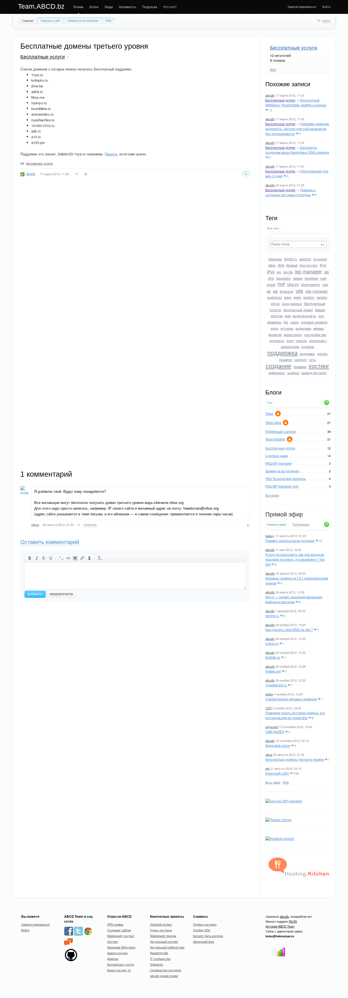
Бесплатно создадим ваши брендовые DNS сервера (297, 150)
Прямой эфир (284, 514)
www (297, 297)
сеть (312, 359)
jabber (298, 278)
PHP (281, 284)
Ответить (90, 524)
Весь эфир (272, 782)
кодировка (303, 328)
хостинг (319, 365)
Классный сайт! (277, 773)
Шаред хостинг (117, 953)
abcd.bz (305, 259)
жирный (29, 558)
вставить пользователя (89, 558)
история (287, 328)
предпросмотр (61, 594)
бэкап (320, 309)
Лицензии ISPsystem (121, 947)
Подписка (149, 6)
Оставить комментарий (49, 542)
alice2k (270, 95)
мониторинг (293, 334)
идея (274, 328)
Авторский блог (203, 941)
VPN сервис (115, 924)
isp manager (308, 271)
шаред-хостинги (314, 372)
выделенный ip (304, 315)
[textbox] (298, 244)
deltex (269, 694)
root (325, 284)
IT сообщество (160, 958)
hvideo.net (273, 671)
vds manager (316, 291)
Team (269, 413)
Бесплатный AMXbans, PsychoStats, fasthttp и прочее (296, 102)
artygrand (271, 727)
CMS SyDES (274, 731)
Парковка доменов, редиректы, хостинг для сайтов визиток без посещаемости (297, 128)
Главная (27, 20)
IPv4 (323, 265)
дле (321, 315)
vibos (268, 754)
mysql (271, 284)
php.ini (293, 284)
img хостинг (309, 265)
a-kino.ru (271, 643)
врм (288, 315)
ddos (272, 265)
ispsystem (283, 278)
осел (290, 340)
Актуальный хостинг (164, 941)
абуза (275, 303)
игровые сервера (314, 322)
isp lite (288, 272)
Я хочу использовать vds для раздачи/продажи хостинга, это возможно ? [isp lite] (295, 559)
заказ (294, 322)
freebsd (291, 265)
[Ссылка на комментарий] (78, 525)
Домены (112, 958)
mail (323, 278)
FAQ (108, 20)
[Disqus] (135, 259)
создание (278, 365)
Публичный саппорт (280, 431)
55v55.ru (290, 259)
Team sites (273, 422)
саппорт (300, 359)
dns (281, 265)
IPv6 (271, 272)
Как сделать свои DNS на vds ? (289, 629)
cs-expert (320, 259)
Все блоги (272, 495)
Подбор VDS (201, 930)
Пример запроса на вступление (290, 540)
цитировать (61, 558)
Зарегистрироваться (301, 6)
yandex (321, 297)
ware (287, 297)
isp (279, 272)
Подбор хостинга (204, 924)
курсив (37, 558)
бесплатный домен (298, 309)
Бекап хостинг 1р (119, 970)
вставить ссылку (82, 558)
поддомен (307, 353)
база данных (292, 303)
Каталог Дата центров (208, 936)
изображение (75, 558)
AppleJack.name (277, 745)
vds (299, 290)
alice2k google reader (164, 976)
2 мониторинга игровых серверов (291, 699)
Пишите (111, 153)
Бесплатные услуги (293, 48)
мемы (318, 328)
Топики (78, 6)
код (68, 558)
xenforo (308, 297)
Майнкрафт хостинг (120, 936)
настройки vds (315, 334)
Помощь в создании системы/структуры (290, 192)
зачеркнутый (44, 558)
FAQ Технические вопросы (285, 478)
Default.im (156, 964)
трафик (299, 366)
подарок (307, 346)
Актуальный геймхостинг (167, 947)
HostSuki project (161, 924)
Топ (269, 402)
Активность (127, 6)
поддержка (282, 352)
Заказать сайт (50, 20)
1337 (268, 708)
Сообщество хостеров (165, 970)
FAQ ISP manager (278, 463)
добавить (35, 594)
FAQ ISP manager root (281, 486)
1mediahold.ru (276, 685)
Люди (108, 6)
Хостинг (112, 941)
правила (285, 359)
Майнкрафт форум (163, 936)
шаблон (293, 372)
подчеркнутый (51, 558)
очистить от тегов (100, 558)
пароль (301, 340)
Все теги (273, 228)
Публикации (301, 524)
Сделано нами (276, 455)
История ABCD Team (280, 926)
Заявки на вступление (282, 471)
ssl (275, 291)
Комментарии (276, 524)
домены (274, 322)
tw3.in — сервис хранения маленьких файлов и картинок (293, 599)
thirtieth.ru (272, 657)
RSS (273, 69)
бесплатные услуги (39, 163)
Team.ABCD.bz (41, 6)
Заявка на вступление (82, 20)
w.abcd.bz (274, 297)
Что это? (170, 6)
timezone (286, 291)
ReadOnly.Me (159, 953)
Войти (326, 6)
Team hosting (275, 439)
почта (322, 353)
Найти (326, 21)
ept (267, 768)
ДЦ (286, 322)
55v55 (293, 921)
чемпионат (276, 372)
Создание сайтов (119, 930)
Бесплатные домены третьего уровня (294, 759)
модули (275, 334)
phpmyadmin (310, 284)
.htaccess (275, 259)
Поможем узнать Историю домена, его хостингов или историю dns (295, 715)
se (269, 291)
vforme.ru (272, 615)
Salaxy (269, 536)
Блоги (93, 6)
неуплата (276, 340)
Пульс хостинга (161, 930)
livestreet (311, 278)
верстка (277, 315)
